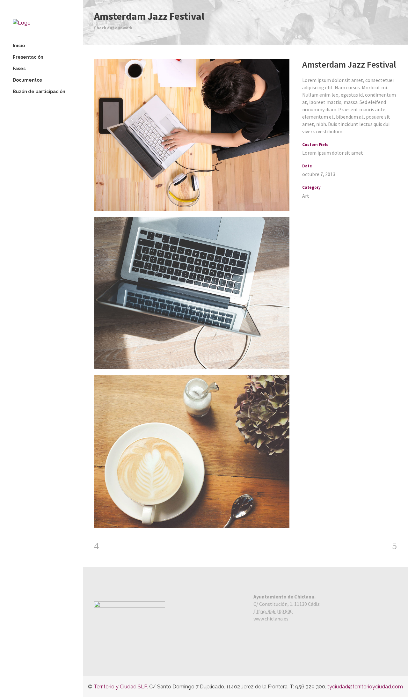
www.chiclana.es (270, 618)
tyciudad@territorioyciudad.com (365, 687)
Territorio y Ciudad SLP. (121, 687)
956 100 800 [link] (280, 611)
